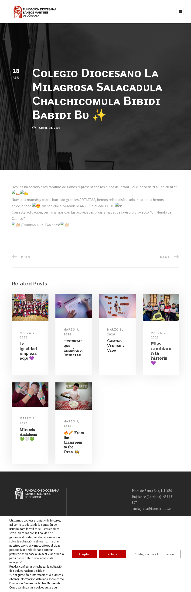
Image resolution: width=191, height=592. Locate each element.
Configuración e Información (154, 554)
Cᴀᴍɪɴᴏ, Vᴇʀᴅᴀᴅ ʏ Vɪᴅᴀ (116, 345)
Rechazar (112, 554)
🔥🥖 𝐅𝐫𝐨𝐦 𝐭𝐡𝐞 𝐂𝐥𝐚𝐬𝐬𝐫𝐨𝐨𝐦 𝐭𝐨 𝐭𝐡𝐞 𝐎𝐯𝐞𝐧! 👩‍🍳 (74, 442)
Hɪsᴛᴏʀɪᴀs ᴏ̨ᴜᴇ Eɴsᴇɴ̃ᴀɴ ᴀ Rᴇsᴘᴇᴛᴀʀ (73, 347)
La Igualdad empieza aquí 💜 (28, 350)
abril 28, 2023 (49, 128)
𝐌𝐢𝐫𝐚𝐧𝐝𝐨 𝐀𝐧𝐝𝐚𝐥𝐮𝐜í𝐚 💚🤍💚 (28, 434)
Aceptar (84, 554)
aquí (55, 587)
